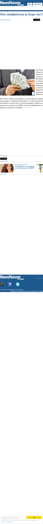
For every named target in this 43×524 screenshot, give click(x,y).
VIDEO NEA (37, 4)
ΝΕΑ (29, 4)
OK (34, 517)
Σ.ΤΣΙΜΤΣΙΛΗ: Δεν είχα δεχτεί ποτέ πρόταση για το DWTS (25, 167)
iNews (21, 289)
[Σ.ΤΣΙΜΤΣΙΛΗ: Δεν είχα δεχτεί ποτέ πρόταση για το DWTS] (7, 172)
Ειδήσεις (4, 289)
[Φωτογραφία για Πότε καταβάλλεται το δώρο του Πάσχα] (33, 91)
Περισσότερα (9, 522)
